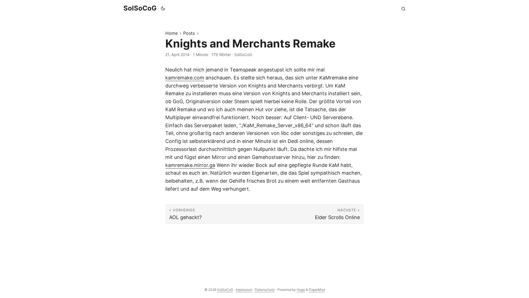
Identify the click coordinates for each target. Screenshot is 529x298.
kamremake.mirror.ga (190, 165)
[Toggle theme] (163, 8)
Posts (189, 33)
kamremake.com (184, 78)
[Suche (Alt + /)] (403, 8)
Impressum (244, 290)
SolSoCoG (139, 8)
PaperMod (317, 290)
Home (171, 33)
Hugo (301, 290)
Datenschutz (265, 290)
